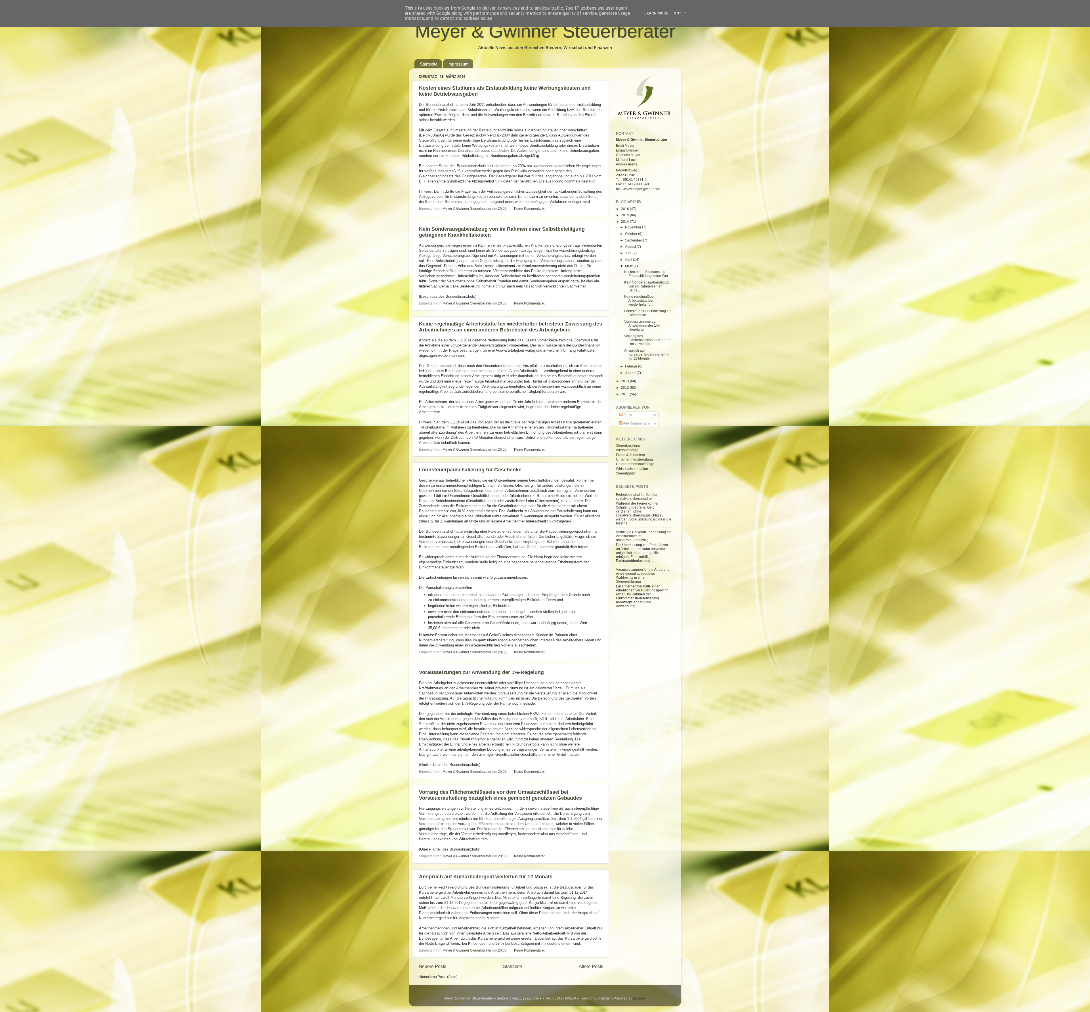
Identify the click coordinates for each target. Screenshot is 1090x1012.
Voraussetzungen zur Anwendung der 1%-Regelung (481, 672)
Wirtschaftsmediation (632, 469)
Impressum (458, 64)
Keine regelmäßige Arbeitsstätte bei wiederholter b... (639, 300)
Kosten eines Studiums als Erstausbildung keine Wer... (647, 274)
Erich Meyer (625, 145)
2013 (625, 381)
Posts (627, 415)
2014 (625, 221)
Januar (631, 373)
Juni (628, 253)
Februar (631, 366)
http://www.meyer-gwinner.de (638, 189)
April (629, 259)
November (633, 227)
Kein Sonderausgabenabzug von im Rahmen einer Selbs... (646, 286)
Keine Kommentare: (529, 208)
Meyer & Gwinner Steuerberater (545, 31)
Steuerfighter (626, 473)
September (634, 240)
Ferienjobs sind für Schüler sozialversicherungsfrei (636, 496)
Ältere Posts (591, 966)
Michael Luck (626, 159)
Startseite (428, 64)
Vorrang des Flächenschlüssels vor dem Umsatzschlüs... (647, 340)
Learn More (656, 13)
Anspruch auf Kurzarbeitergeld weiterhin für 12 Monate (485, 876)
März (629, 266)
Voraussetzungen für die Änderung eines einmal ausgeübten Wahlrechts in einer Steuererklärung (643, 575)
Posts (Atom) (447, 977)
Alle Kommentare (636, 423)
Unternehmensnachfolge (635, 464)
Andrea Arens (626, 164)
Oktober (631, 234)
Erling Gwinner (627, 150)
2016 (625, 209)
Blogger (639, 998)
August (631, 246)
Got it (680, 13)
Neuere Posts (432, 966)
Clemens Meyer (628, 155)
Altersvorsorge (627, 450)
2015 (625, 215)
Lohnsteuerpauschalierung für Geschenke (470, 470)
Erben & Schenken (630, 455)
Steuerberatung (628, 445)
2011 (625, 394)
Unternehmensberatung (634, 459)
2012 (625, 387)
